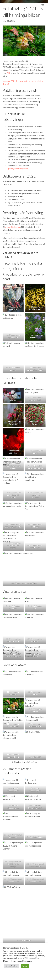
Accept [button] (24, 966)
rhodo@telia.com (12, 227)
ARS (8, 73)
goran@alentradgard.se (18, 168)
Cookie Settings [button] (11, 966)
